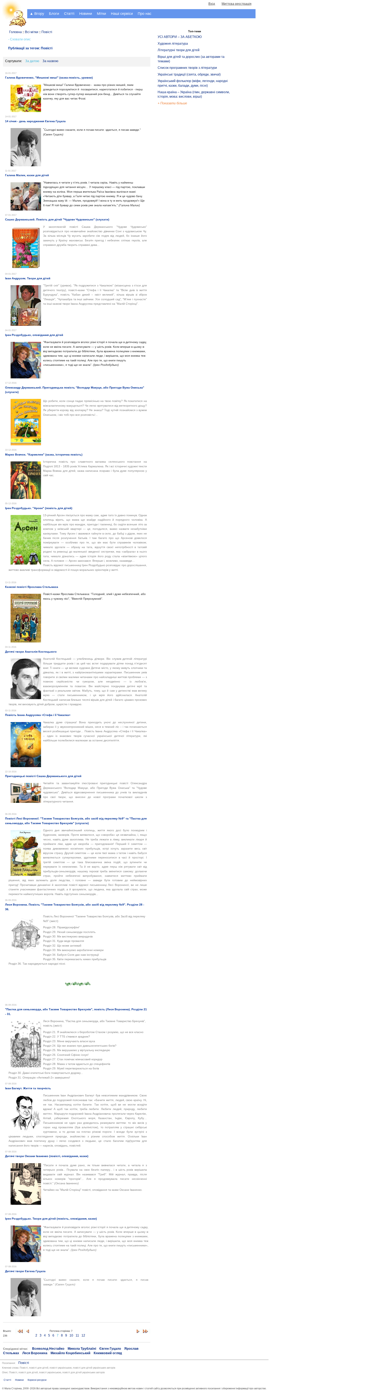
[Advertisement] (176, 174)
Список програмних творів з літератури (187, 67)
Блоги (54, 14)
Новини (85, 14)
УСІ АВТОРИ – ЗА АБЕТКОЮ (180, 37)
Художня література (173, 43)
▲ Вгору (37, 14)
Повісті (23, 1363)
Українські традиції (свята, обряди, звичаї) (189, 74)
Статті (69, 14)
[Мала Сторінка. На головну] (13, 26)
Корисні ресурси (37, 1380)
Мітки (101, 14)
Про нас (144, 14)
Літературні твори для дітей (178, 50)
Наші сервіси (122, 14)
